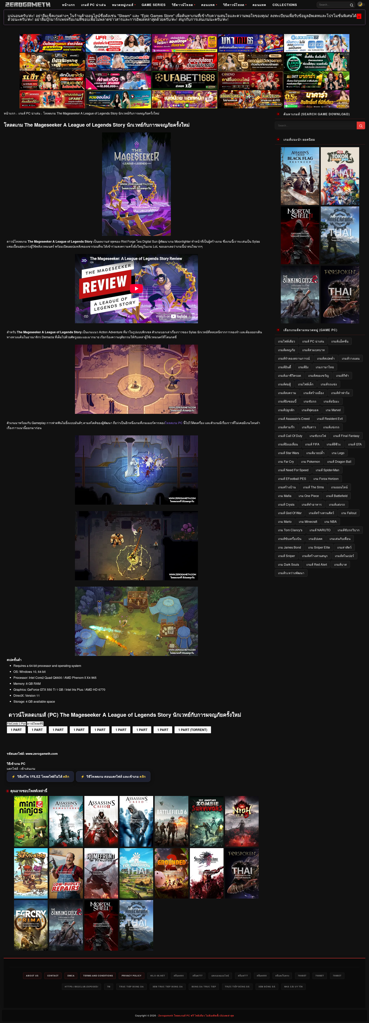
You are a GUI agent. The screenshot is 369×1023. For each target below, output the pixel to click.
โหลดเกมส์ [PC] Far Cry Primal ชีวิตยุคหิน (30, 945)
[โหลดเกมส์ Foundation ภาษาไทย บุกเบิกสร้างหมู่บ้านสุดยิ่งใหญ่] (136, 873)
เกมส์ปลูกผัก (286, 410)
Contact (53, 975)
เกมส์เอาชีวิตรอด (289, 375)
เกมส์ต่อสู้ (284, 384)
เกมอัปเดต (315, 538)
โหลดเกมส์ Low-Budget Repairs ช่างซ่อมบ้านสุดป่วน (66, 891)
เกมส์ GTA (355, 444)
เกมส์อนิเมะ (331, 401)
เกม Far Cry (286, 461)
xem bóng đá (266, 986)
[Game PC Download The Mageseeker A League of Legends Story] (136, 654)
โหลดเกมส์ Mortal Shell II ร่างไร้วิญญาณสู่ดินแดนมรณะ (101, 943)
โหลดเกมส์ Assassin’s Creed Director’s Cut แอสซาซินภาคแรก (136, 839)
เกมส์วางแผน (351, 358)
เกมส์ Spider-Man (327, 470)
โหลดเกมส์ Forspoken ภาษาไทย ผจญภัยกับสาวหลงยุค (242, 891)
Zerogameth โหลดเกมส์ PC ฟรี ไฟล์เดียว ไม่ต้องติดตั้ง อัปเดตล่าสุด (196, 1015)
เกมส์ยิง (303, 367)
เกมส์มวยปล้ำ (315, 453)
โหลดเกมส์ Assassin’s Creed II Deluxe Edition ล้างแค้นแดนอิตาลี (101, 839)
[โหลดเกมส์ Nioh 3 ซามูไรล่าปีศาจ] (242, 821)
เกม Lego (338, 453)
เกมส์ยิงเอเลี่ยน (288, 444)
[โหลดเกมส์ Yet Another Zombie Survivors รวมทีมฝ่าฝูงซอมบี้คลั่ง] (207, 821)
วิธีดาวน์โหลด (182, 5)
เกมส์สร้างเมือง (313, 393)
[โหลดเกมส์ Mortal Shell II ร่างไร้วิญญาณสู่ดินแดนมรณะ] (101, 925)
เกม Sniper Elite (319, 547)
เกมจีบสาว (309, 427)
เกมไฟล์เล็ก (305, 384)
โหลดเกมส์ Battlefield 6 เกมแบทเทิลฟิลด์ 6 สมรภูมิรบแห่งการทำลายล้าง (171, 839)
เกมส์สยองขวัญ (318, 375)
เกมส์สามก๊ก (286, 427)
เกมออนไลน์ (339, 487)
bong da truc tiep (204, 986)
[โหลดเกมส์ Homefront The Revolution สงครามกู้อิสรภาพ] (101, 873)
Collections (285, 5)
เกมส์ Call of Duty (290, 435)
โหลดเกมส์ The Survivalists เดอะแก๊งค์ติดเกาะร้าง (31, 891)
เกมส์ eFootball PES (292, 478)
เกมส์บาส (340, 564)
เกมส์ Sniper (286, 556)
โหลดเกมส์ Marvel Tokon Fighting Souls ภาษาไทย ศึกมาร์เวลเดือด (340, 200)
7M (108, 986)
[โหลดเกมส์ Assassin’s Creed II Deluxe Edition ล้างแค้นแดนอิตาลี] (101, 821)
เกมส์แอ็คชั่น (339, 341)
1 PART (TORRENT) (192, 729)
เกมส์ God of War (290, 513)
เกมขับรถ (310, 401)
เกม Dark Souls (288, 564)
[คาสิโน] (250, 80)
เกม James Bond (289, 547)
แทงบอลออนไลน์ (220, 975)
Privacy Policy (131, 975)
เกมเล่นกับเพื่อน (340, 538)
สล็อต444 (179, 975)
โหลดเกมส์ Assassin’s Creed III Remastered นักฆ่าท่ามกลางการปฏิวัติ (66, 839)
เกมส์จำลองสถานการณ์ (294, 358)
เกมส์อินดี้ (284, 367)
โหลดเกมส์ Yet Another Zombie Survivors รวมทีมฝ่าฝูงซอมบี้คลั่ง (207, 839)
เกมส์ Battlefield (336, 496)
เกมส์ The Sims (313, 487)
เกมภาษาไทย (325, 367)
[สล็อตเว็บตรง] (184, 99)
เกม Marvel (333, 410)
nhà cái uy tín (293, 986)
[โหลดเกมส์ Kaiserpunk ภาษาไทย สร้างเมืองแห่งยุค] (136, 925)
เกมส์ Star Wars (288, 453)
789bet (302, 975)
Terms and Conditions (98, 975)
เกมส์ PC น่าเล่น (93, 5)
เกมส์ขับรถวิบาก (349, 530)
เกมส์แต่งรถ (337, 504)
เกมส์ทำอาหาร (312, 504)
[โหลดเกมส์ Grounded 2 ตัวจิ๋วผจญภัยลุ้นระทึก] (171, 873)
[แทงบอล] (52, 99)
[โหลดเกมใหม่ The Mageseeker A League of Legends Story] (136, 579)
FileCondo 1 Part (16, 723)
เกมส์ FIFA (312, 444)
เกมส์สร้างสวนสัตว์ (321, 513)
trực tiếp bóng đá (237, 986)
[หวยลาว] (118, 99)
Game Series (154, 5)
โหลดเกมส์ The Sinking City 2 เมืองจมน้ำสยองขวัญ (66, 943)
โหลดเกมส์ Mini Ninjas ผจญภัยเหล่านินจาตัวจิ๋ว (31, 841)
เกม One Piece (309, 496)
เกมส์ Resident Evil (330, 418)
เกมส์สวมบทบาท (313, 350)
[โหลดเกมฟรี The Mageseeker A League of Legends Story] (136, 503)
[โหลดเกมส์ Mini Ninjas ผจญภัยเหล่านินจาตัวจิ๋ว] (31, 821)
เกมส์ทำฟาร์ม (340, 393)
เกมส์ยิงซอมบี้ (287, 401)
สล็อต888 (262, 975)
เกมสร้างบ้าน (287, 487)
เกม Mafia (284, 496)
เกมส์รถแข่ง (329, 384)
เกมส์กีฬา (342, 375)
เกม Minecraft (308, 521)
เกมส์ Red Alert (316, 564)
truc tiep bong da (131, 986)
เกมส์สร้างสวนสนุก (315, 556)
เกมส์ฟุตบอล (310, 410)
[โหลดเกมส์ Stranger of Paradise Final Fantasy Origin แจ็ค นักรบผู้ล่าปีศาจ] (207, 873)
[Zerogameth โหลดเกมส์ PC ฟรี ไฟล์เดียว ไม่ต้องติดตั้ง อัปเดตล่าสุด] (28, 5)
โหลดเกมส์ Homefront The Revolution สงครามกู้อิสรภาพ (101, 891)
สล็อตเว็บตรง (282, 975)
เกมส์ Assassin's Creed (294, 418)
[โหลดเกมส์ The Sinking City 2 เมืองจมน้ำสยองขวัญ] (66, 925)
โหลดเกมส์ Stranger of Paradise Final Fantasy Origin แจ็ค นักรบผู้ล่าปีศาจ (206, 891)
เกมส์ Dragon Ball (339, 461)
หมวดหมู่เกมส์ (122, 5)
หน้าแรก (68, 5)
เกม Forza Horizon (326, 478)
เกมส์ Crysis (286, 504)
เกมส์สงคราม (287, 393)
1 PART (16, 729)
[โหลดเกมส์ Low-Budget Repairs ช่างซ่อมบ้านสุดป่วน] (66, 873)
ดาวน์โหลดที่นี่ (35, 723)
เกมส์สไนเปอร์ (344, 556)
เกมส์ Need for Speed (293, 470)
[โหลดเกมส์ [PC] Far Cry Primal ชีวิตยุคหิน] (31, 925)
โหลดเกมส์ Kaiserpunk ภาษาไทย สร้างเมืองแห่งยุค (136, 943)
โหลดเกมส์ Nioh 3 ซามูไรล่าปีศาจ (242, 841)
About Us (32, 975)
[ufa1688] (184, 80)
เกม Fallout (348, 513)
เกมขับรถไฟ (318, 435)
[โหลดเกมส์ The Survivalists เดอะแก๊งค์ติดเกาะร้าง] (31, 873)
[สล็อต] (250, 99)
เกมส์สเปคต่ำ (326, 358)
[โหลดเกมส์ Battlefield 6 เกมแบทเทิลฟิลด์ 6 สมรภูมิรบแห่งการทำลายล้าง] (171, 821)
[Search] (351, 5)
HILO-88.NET (157, 975)
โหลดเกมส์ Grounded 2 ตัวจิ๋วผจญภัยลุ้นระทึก (171, 893)
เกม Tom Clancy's (290, 530)
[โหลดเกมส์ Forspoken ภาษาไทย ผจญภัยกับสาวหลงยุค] (242, 873)
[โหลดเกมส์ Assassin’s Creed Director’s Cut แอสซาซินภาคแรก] (136, 821)
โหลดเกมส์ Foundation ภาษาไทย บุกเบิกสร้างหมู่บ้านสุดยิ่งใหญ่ (136, 891)
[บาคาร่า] (316, 80)
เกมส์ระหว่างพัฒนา (291, 573)
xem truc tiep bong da (168, 986)
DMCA (70, 975)
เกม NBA (330, 521)
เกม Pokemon (310, 461)
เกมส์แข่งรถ (331, 427)
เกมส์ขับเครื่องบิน (289, 538)
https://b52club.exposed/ (81, 986)
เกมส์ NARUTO (320, 530)
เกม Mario (285, 521)
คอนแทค (208, 5)
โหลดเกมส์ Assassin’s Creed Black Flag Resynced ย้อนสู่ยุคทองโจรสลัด (300, 200)
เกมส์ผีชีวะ (334, 444)
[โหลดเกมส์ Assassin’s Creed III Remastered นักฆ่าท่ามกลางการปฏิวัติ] (66, 821)
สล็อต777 (198, 975)
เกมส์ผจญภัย (286, 350)
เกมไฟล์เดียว (286, 341)
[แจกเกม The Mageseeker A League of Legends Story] (136, 412)
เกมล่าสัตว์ (344, 547)
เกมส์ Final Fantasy (346, 435)
